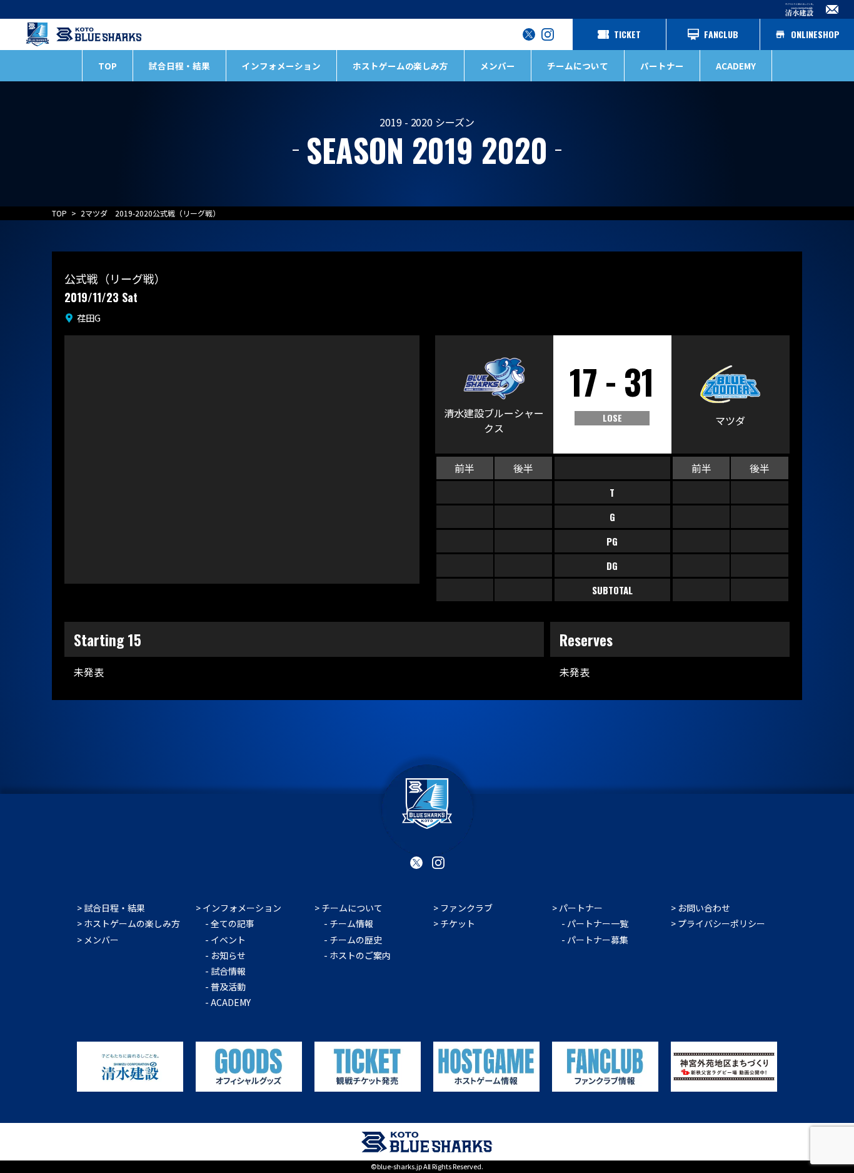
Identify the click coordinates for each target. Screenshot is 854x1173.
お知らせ (228, 955)
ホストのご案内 (360, 955)
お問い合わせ (704, 907)
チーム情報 (351, 923)
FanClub (721, 34)
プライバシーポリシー (721, 923)
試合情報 (228, 971)
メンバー (497, 65)
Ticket (627, 34)
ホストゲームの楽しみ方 (132, 923)
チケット (457, 923)
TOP (107, 65)
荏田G (89, 318)
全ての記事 (232, 923)
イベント (228, 939)
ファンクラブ (466, 907)
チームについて (352, 907)
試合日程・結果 (179, 65)
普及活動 (228, 986)
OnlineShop (815, 34)
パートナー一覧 (597, 923)
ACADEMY (736, 65)
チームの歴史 (355, 939)
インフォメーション (242, 907)
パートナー (581, 907)
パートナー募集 (597, 939)
